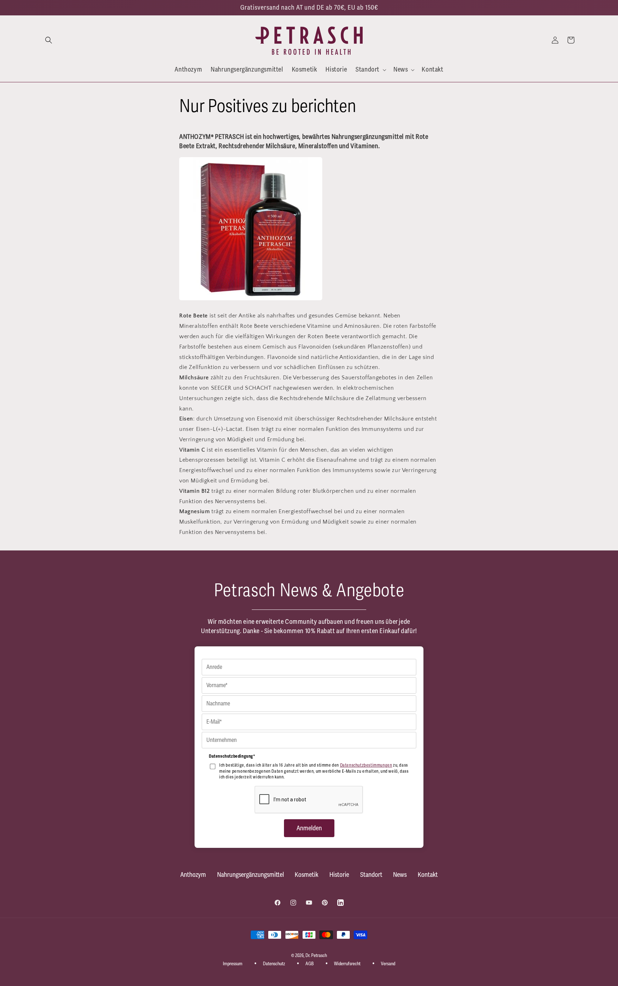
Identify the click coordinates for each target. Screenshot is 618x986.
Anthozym (193, 875)
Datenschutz (274, 964)
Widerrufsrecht (347, 964)
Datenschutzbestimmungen (366, 765)
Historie (339, 875)
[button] (49, 40)
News (400, 875)
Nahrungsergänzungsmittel (250, 875)
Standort (371, 875)
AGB (309, 964)
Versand (388, 964)
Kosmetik (306, 875)
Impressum (232, 964)
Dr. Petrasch (316, 955)
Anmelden (309, 828)
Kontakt (428, 875)
